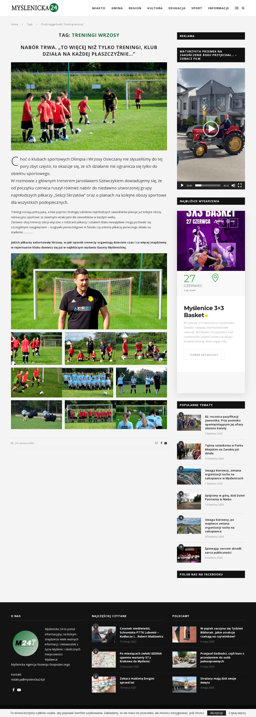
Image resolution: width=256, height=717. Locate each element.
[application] (211, 128)
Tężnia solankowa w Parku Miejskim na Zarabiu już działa (224, 449)
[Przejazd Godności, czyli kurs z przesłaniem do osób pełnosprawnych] (184, 660)
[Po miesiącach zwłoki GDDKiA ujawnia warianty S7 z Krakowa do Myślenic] (104, 660)
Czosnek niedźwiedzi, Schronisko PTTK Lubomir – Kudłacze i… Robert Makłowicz (141, 632)
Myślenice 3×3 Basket (204, 312)
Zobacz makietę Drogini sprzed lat (137, 680)
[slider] (207, 185)
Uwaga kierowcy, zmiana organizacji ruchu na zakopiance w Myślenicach (224, 474)
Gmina (117, 8)
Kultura (155, 8)
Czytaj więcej (237, 713)
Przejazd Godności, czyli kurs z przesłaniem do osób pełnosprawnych (222, 657)
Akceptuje (216, 713)
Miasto (98, 8)
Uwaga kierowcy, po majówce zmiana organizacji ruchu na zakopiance (219, 525)
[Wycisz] (233, 185)
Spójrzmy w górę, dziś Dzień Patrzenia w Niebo (225, 497)
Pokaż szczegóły (204, 354)
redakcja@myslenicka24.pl (28, 679)
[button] (211, 129)
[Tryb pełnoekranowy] (240, 185)
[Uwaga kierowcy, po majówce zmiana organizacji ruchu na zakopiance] (189, 526)
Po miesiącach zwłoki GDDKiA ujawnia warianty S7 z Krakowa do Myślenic (141, 657)
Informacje (218, 8)
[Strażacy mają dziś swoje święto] (184, 685)
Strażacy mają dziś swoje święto (218, 680)
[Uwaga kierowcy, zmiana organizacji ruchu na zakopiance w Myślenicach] (189, 477)
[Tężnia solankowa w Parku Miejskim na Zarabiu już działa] (189, 451)
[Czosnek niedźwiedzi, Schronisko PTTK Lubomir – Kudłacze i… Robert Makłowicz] (104, 634)
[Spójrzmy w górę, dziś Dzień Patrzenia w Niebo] (189, 502)
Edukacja (177, 8)
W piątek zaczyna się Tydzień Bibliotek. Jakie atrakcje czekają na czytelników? (221, 632)
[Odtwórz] (182, 185)
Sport (196, 8)
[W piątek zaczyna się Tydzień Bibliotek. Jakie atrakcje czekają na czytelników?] (184, 634)
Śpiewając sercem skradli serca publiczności (223, 550)
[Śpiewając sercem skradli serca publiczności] (189, 555)
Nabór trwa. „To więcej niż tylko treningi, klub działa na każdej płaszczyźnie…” (89, 50)
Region (135, 8)
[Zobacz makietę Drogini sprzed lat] (104, 685)
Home (14, 24)
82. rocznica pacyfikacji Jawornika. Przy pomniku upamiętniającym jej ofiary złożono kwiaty (224, 422)
